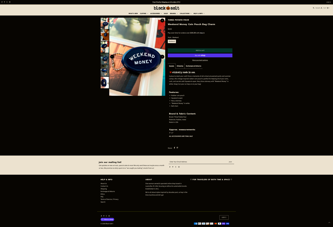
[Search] (314, 8)
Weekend (172, 41)
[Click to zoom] (162, 20)
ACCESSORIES (155, 13)
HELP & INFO (198, 13)
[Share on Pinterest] (177, 148)
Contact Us (104, 186)
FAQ (102, 197)
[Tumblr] (7, 2)
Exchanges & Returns (193, 66)
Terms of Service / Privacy (109, 199)
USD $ (328, 2)
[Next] (162, 57)
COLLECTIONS (185, 13)
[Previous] (112, 57)
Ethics (103, 194)
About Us (104, 183)
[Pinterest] (4, 2)
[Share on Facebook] (174, 148)
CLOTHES (143, 13)
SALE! (166, 13)
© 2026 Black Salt (107, 223)
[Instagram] (9, 2)
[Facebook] (1, 2)
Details (171, 66)
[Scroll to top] (329, 222)
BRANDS (173, 13)
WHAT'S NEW (133, 13)
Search (103, 202)
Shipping (180, 66)
